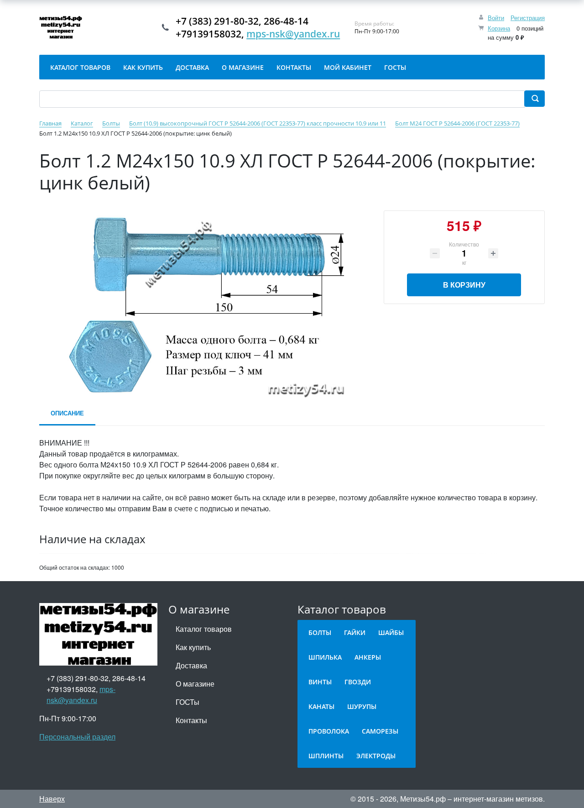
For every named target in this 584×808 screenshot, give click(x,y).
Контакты (191, 720)
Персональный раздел (77, 736)
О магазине (195, 683)
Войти (496, 17)
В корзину (464, 284)
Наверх (52, 798)
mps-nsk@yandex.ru (293, 33)
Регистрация (528, 17)
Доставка (191, 665)
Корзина (499, 28)
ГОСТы (187, 702)
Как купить (193, 647)
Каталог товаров (204, 629)
